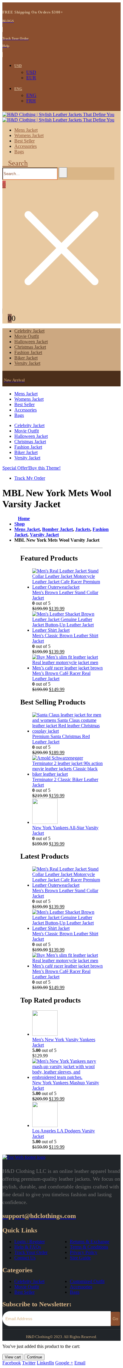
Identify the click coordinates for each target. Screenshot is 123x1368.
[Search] (63, 172)
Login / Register (29, 1241)
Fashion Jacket (28, 352)
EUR (31, 77)
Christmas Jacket (30, 347)
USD (18, 66)
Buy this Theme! (45, 467)
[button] (15, 163)
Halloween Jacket (31, 341)
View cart (13, 1357)
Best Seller (24, 140)
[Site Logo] (58, 117)
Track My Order (29, 478)
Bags (19, 151)
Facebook (11, 1362)
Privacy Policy (83, 1252)
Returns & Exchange (89, 1241)
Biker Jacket (26, 357)
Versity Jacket (27, 363)
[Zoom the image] (61, 1157)
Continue (34, 1357)
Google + (64, 1362)
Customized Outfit (87, 1281)
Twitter (29, 1362)
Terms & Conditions (89, 1246)
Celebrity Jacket (29, 330)
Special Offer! (15, 467)
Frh (31, 100)
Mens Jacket (26, 130)
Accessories (25, 146)
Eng (18, 89)
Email (79, 1362)
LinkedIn (45, 1362)
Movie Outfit (26, 336)
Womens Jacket (29, 135)
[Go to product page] (67, 579)
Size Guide (80, 1257)
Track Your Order (30, 1252)
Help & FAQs (27, 1246)
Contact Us (25, 1257)
